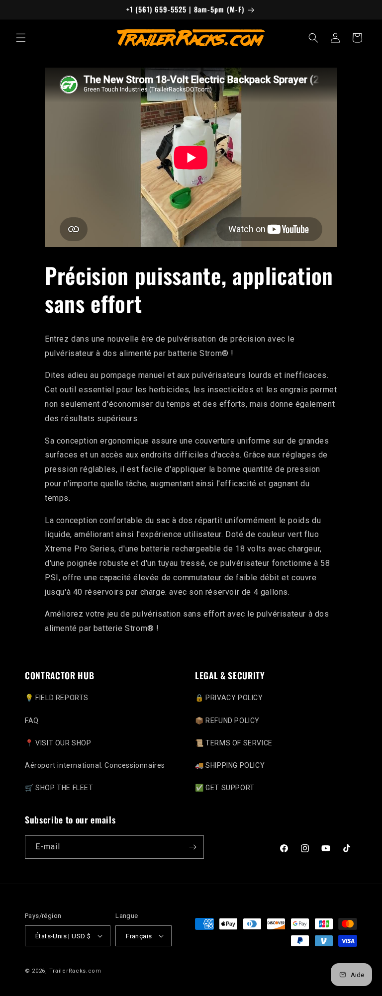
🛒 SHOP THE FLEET (59, 788)
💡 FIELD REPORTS (57, 698)
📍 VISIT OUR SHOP (58, 743)
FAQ (32, 720)
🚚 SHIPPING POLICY (230, 765)
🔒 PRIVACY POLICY (229, 698)
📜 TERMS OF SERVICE (234, 743)
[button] (21, 38)
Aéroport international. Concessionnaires (95, 765)
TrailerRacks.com (75, 971)
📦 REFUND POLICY (227, 720)
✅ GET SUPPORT (225, 788)
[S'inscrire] (192, 847)
